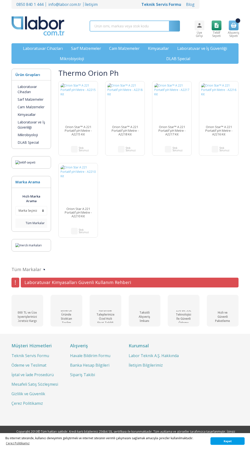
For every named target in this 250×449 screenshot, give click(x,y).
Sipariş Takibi (82, 374)
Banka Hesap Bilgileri (89, 365)
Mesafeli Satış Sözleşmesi (34, 384)
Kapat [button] (228, 441)
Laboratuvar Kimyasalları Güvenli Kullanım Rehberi (77, 282)
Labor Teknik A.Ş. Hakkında (154, 355)
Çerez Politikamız (27, 403)
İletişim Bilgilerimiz (146, 365)
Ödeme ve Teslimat (28, 365)
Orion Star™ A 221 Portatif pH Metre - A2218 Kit (125, 130)
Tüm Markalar (35, 223)
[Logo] (37, 26)
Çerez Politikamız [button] (18, 443)
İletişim (91, 4)
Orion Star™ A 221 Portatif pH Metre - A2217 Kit (172, 130)
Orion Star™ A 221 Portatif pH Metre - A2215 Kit (78, 130)
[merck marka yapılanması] (28, 245)
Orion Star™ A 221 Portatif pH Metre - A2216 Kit (218, 130)
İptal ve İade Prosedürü (32, 374)
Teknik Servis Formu (30, 355)
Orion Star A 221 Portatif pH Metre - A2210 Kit (78, 212)
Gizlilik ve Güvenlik (28, 393)
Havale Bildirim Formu (90, 355)
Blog (190, 4)
